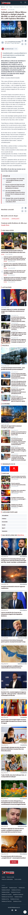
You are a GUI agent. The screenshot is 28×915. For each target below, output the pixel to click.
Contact (3, 877)
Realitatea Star (22, 887)
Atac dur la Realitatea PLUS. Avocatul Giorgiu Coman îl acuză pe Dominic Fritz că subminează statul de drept (15, 193)
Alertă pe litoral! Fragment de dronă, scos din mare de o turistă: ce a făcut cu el (18, 341)
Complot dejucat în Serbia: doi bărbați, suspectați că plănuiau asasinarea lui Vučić (13, 311)
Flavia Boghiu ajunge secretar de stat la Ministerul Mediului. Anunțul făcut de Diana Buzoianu (13, 749)
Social (2, 254)
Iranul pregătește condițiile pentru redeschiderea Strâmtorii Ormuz (11, 667)
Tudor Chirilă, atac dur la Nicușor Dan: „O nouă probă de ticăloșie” (13, 776)
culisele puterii (15, 218)
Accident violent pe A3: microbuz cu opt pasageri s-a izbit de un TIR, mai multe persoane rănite (14, 272)
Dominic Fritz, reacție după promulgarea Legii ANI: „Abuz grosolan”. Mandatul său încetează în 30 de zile (13, 693)
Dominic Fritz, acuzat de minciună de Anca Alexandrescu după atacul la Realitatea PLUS (15, 199)
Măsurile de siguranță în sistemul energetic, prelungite (11, 427)
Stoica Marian (23, 556)
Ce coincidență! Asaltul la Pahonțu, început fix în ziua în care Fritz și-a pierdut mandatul (18, 327)
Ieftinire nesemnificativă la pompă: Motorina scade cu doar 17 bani (18, 433)
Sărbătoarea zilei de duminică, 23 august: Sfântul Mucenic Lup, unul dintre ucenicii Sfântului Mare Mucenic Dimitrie (15, 279)
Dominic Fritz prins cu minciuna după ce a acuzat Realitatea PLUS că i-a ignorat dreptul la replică (18, 399)
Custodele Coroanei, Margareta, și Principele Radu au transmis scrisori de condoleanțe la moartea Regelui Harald (13, 802)
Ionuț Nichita (23, 689)
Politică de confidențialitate (7, 879)
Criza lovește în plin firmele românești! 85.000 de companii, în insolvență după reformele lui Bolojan (18, 458)
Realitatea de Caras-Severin (7, 896)
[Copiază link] (22, 41)
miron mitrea (5, 218)
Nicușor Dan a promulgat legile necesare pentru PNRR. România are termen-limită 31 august (13, 721)
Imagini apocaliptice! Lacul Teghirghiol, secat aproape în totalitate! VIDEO (18, 334)
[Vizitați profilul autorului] (2, 42)
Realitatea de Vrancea (16, 890)
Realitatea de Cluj (5, 899)
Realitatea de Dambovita (18, 894)
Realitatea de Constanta (6, 894)
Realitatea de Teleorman (7, 901)
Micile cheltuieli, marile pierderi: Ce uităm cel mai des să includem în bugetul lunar (18, 450)
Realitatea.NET (5, 887)
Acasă (4, 7)
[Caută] (21, 2)
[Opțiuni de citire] (25, 912)
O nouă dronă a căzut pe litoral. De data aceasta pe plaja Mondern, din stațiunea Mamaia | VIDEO (18, 319)
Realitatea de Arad (18, 896)
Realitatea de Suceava (15, 892)
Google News (5, 225)
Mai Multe (14, 862)
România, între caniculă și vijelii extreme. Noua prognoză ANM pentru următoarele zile (15, 265)
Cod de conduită (18, 879)
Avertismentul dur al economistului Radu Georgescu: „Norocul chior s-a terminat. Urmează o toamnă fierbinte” (18, 441)
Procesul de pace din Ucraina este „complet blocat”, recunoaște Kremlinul (13, 857)
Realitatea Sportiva (13, 887)
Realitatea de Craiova (14, 899)
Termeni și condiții (10, 877)
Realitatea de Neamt (6, 890)
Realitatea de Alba (15, 42)
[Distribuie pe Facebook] (25, 41)
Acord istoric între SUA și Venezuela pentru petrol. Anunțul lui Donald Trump (13, 641)
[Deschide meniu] (25, 2)
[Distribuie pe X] (25, 44)
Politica (11, 7)
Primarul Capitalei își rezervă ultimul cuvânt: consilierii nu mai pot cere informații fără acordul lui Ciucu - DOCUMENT (12, 831)
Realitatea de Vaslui (17, 901)
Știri (7, 7)
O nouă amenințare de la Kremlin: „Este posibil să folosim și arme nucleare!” (15, 180)
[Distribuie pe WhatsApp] (22, 44)
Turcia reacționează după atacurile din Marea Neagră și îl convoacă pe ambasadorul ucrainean (15, 186)
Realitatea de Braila (5, 892)
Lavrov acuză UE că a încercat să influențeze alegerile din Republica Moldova (11, 614)
